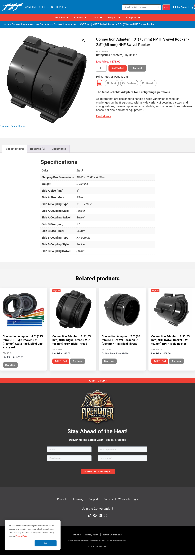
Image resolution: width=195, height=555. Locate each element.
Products (60, 17)
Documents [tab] (59, 148)
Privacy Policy (21, 536)
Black (80, 170)
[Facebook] (95, 515)
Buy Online (130, 55)
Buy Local (10, 365)
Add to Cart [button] (61, 361)
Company (131, 17)
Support (112, 17)
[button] (83, 40)
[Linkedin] (100, 515)
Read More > (103, 116)
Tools (95, 17)
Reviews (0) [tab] (37, 148)
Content (78, 17)
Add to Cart (117, 68)
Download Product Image (13, 126)
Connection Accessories (25, 24)
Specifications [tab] (15, 148)
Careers (108, 499)
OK (45, 543)
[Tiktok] (89, 515)
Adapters (46, 24)
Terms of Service (117, 540)
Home (6, 24)
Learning (78, 499)
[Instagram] (105, 515)
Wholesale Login (128, 499)
